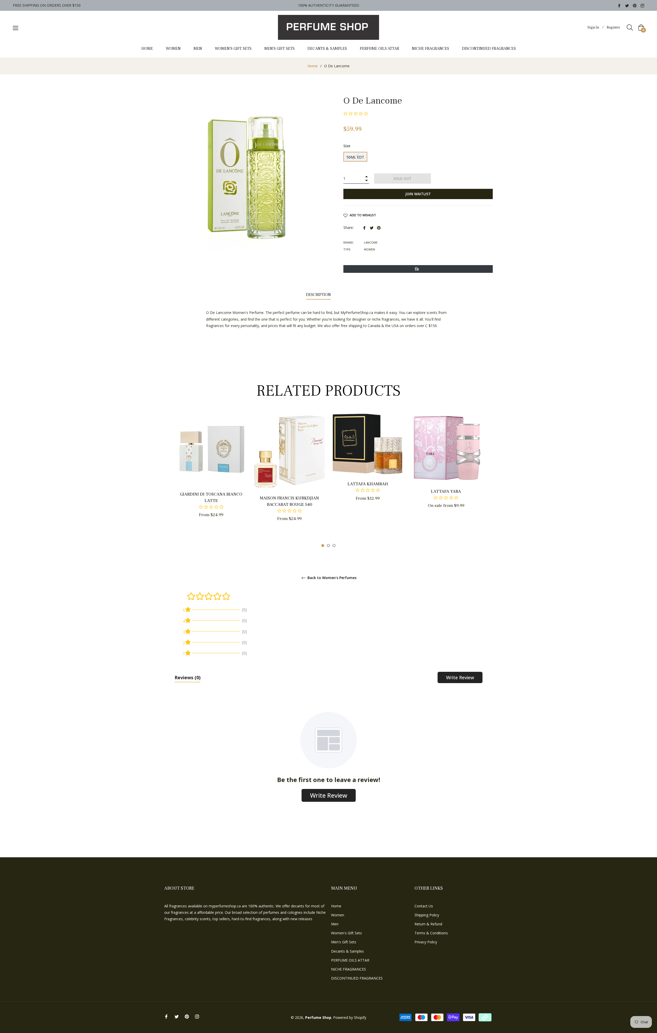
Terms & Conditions (431, 932)
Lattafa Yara (446, 491)
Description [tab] (318, 294)
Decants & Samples (347, 951)
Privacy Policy (425, 941)
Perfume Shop (318, 1017)
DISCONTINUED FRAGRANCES (357, 978)
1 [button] (322, 545)
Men (335, 924)
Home (312, 65)
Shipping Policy (426, 915)
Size (346, 145)
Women (337, 915)
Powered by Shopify (349, 1017)
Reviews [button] (187, 677)
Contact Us (423, 906)
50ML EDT (355, 157)
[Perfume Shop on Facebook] (619, 5)
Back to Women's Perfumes (331, 578)
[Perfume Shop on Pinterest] (634, 5)
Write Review (460, 677)
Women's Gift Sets (346, 932)
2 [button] (328, 545)
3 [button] (334, 545)
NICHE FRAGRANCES (348, 969)
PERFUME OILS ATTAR (350, 960)
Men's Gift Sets (343, 941)
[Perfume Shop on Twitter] (627, 5)
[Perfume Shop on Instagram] (642, 5)
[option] (211, 474)
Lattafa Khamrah (367, 484)
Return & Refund (428, 924)
